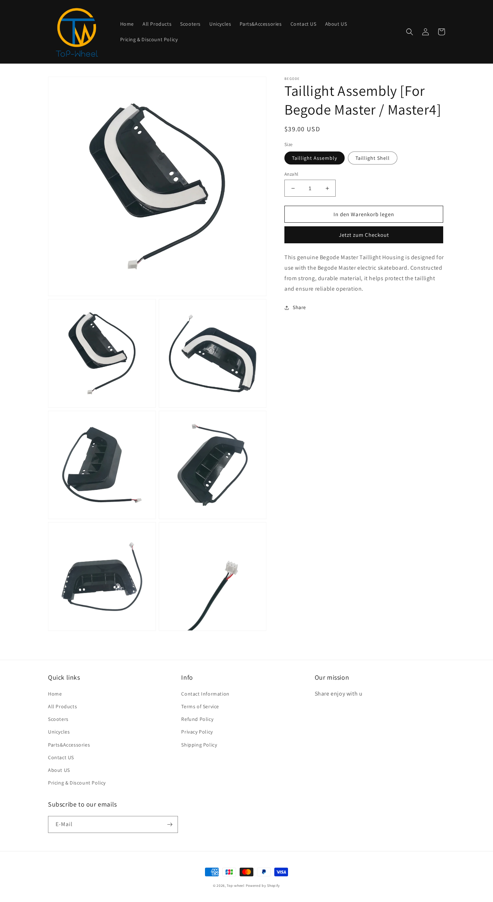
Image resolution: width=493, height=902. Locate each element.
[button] (410, 32)
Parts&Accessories (69, 744)
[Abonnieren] (170, 824)
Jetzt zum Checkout (364, 234)
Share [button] (299, 307)
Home (55, 694)
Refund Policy (197, 719)
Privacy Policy (197, 731)
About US (59, 770)
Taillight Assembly (314, 158)
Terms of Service (200, 706)
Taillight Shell (372, 158)
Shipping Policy (199, 744)
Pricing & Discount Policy (77, 782)
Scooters (58, 719)
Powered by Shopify (263, 885)
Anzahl (291, 174)
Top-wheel (235, 885)
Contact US (61, 757)
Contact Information (205, 694)
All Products (62, 706)
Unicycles (59, 731)
